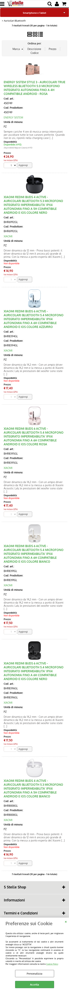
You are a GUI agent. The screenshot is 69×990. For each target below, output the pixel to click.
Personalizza (34, 973)
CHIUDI (65, 921)
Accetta (34, 984)
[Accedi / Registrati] (57, 4)
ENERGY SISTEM (13, 117)
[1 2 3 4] (10, 165)
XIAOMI (8, 236)
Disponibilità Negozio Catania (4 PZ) (18, 148)
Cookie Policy (52, 964)
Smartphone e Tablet (34, 12)
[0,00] (64, 4)
